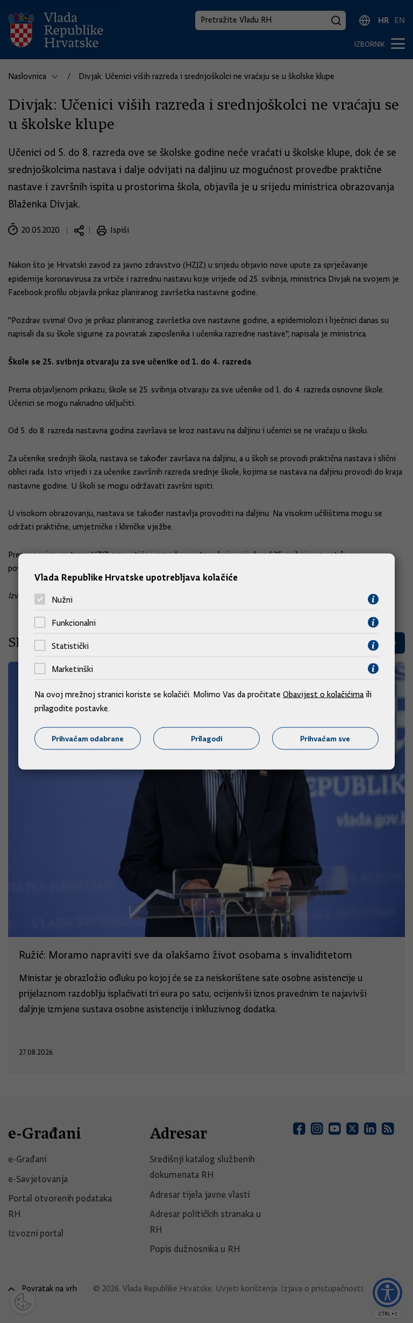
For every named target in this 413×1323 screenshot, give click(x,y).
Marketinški (72, 669)
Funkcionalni (74, 622)
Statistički (70, 645)
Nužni (62, 599)
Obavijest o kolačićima (323, 694)
